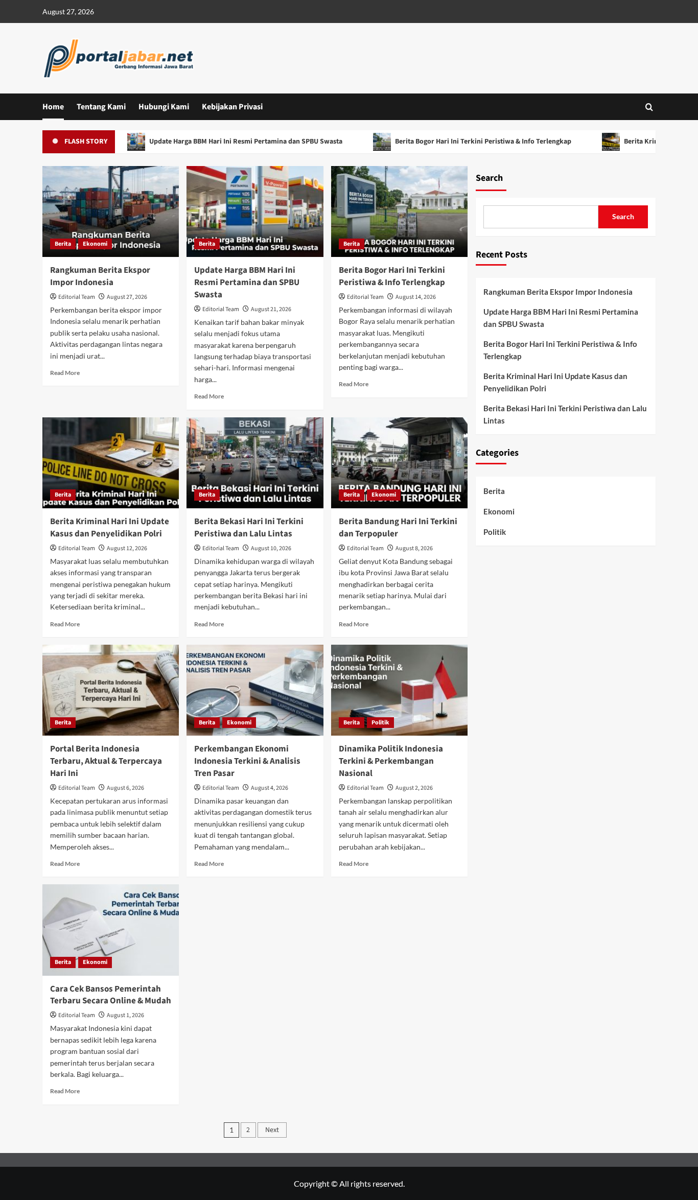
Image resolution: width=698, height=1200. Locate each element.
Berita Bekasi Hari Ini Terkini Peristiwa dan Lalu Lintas (249, 527)
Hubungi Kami (163, 106)
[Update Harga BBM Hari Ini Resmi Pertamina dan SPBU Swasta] (255, 211)
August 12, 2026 (127, 548)
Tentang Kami (101, 106)
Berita (63, 244)
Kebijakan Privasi (232, 106)
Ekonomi (95, 244)
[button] (649, 107)
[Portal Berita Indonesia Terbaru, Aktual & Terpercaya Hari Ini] (110, 690)
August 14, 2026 (415, 297)
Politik (380, 722)
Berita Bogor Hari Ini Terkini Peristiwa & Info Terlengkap (457, 141)
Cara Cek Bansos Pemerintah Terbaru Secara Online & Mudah (110, 995)
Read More (65, 373)
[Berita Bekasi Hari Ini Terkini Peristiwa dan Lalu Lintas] (255, 462)
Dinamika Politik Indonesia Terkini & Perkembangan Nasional (391, 761)
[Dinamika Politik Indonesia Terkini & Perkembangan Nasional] (399, 690)
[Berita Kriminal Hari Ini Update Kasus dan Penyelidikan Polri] (110, 462)
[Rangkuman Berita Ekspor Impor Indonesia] (110, 211)
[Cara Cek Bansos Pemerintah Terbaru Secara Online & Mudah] (110, 929)
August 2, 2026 (414, 788)
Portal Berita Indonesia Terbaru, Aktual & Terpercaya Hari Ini (106, 761)
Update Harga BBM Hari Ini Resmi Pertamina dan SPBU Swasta (220, 141)
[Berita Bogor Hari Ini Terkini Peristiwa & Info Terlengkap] (399, 211)
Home (53, 106)
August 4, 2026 (269, 788)
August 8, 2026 (414, 548)
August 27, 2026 (127, 297)
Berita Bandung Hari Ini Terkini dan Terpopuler (398, 527)
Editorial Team (76, 297)
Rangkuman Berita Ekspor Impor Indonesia (100, 276)
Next (272, 1130)
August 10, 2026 (271, 548)
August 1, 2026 (125, 1015)
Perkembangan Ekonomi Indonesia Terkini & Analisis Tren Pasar (247, 761)
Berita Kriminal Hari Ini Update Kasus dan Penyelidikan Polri (109, 527)
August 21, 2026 (271, 309)
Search (489, 178)
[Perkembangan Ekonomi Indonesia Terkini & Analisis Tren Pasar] (255, 690)
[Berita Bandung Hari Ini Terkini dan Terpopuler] (399, 462)
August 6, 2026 (125, 788)
